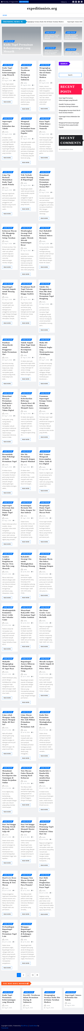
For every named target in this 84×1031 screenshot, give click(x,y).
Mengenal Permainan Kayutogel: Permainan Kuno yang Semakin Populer (69, 125)
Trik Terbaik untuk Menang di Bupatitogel (27, 177)
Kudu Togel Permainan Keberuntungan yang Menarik (52, 36)
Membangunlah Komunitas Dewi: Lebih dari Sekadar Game (8, 615)
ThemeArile (4, 1028)
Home (5, 15)
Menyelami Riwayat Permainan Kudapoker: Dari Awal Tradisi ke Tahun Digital (8, 403)
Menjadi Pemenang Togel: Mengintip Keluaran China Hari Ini (46, 829)
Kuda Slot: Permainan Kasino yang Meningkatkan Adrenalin (45, 719)
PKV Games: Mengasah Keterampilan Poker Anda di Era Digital (45, 459)
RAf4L (7, 78)
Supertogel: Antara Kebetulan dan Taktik (73, 997)
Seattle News (33, 1026)
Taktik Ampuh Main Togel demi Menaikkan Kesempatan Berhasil (28, 347)
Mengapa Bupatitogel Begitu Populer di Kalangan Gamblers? (27, 931)
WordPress (24, 1026)
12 (32, 975)
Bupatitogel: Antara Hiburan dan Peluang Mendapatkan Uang (28, 666)
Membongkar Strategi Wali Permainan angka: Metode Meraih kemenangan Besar (27, 238)
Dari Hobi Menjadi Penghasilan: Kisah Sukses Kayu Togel (45, 882)
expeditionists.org (42, 8)
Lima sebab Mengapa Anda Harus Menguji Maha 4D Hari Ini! (8, 719)
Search (63, 63)
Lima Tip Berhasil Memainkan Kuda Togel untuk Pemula (8, 179)
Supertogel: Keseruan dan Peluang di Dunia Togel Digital (8, 510)
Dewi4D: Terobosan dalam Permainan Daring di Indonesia (71, 36)
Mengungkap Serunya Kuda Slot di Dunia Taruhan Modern (21, 48)
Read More (7, 102)
